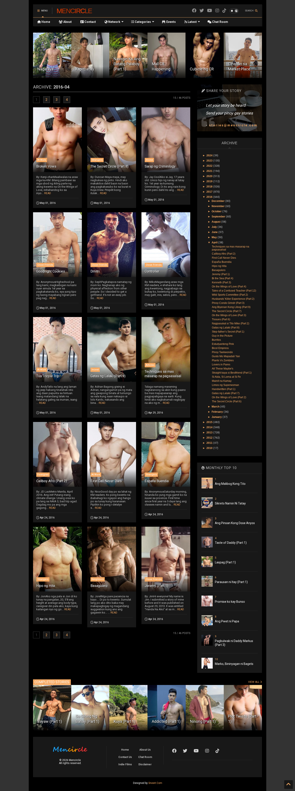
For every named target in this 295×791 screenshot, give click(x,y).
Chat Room (219, 22)
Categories (142, 22)
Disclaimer (145, 764)
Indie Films (125, 764)
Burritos (216, 339)
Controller (152, 271)
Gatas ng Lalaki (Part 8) (225, 327)
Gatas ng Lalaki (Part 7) (225, 393)
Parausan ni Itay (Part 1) (231, 582)
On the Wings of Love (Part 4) (229, 286)
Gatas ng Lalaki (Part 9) (107, 376)
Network (114, 22)
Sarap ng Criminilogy (160, 166)
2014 (209, 427)
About (67, 22)
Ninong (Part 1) (165, 721)
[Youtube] (209, 11)
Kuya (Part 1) (86, 721)
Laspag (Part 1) (225, 562)
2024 (209, 155)
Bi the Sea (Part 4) (222, 278)
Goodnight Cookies (50, 271)
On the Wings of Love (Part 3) (229, 315)
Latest (192, 22)
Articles (150, 365)
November (218, 206)
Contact (90, 22)
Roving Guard (239, 69)
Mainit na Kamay (222, 380)
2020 (209, 176)
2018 (209, 186)
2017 (209, 191)
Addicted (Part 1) (128, 721)
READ (47, 193)
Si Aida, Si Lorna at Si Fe (226, 376)
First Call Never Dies (106, 481)
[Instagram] (217, 11)
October (217, 211)
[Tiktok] (224, 11)
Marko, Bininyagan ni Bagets (234, 664)
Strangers (97, 160)
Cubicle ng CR (164, 69)
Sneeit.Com (155, 783)
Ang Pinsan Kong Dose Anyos (235, 523)
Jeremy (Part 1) (156, 586)
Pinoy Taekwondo (222, 352)
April (215, 242)
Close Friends (45, 264)
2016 (209, 196)
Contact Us (125, 757)
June (215, 232)
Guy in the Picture (222, 335)
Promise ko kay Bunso (230, 601)
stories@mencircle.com (233, 125)
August (216, 221)
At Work (41, 160)
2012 (209, 437)
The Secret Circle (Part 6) (226, 401)
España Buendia (157, 481)
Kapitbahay (46, 69)
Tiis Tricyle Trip (47, 376)
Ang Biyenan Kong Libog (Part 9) (231, 307)
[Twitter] (202, 11)
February (218, 411)
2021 (209, 171)
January (217, 416)
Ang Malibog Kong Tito (230, 483)
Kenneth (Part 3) (221, 282)
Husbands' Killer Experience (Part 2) (233, 298)
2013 (209, 432)
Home (45, 22)
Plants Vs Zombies (223, 360)
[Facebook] (194, 11)
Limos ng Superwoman (225, 385)
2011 (209, 442)
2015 (209, 422)
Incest (149, 160)
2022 (209, 165)
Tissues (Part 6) (221, 319)
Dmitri (95, 271)
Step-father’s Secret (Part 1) (228, 331)
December (218, 201)
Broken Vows (46, 166)
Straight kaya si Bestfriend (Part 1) (232, 372)
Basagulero (99, 586)
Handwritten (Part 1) (223, 389)
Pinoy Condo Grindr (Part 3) (228, 302)
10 (216, 659)
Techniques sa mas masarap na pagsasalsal (163, 373)
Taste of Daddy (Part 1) (231, 542)
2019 (209, 181)
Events (171, 22)
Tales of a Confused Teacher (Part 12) (234, 290)
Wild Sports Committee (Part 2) (230, 294)
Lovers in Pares (221, 364)
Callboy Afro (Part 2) (51, 481)
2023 (209, 160)
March (216, 406)
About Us (145, 749)
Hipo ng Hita (45, 586)
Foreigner (43, 474)
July (214, 226)
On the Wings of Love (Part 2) (229, 397)
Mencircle (74, 10)
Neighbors (98, 579)
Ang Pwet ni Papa (227, 621)
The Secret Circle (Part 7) (226, 311)
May (214, 237)
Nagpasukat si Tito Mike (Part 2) (230, 323)
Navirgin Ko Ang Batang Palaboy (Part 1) (88, 64)
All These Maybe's (222, 368)
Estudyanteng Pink (223, 344)
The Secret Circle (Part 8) (109, 166)
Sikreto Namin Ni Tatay (230, 503)
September (219, 216)
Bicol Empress (220, 348)
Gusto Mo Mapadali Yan (226, 356)
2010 (209, 448)
